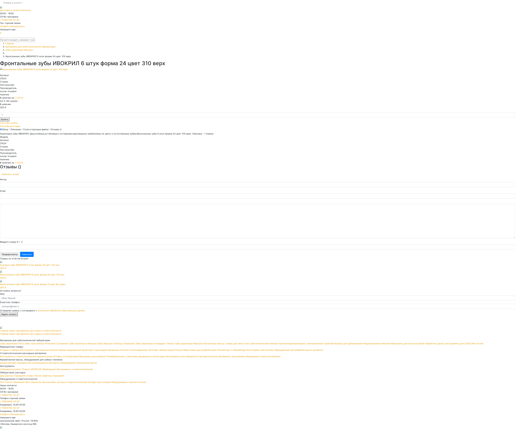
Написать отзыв (10, 174)
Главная (4, 330)
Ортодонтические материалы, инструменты (222, 356)
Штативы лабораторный (161, 350)
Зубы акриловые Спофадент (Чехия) (155, 343)
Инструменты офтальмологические (39, 350)
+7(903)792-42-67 (9, 408)
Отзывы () (56, 129)
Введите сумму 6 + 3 (11, 242)
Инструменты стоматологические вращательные (26, 356)
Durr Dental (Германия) (12, 382)
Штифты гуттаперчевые (66, 356)
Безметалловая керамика (13, 362)
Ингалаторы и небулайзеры (231, 350)
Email (2, 191)
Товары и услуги (12, 2)
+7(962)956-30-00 (10, 401)
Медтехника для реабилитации (199, 350)
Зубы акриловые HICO (12, 343)
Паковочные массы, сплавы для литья (223, 343)
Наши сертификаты (19, 330)
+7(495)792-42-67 (9, 20)
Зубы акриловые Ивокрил (83, 343)
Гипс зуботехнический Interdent (261, 343)
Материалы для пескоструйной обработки (414, 343)
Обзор (5, 129)
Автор (3, 179)
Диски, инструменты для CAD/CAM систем (460, 343)
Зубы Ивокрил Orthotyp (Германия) (116, 343)
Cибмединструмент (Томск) (15, 369)
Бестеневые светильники (260, 350)
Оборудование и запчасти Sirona (128, 382)
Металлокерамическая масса (44, 362)
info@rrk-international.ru (12, 26)
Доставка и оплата (10, 10)
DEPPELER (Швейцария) (43, 369)
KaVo (27, 382)
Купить (4, 119)
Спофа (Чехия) (34, 375)
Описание (16, 129)
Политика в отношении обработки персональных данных (30, 430)
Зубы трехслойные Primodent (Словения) (46, 343)
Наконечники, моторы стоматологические (64, 382)
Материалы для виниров (92, 356)
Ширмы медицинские (69, 350)
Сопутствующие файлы (36, 129)
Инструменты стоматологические (74, 369)
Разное (179, 350)
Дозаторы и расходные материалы (100, 350)
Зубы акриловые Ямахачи (189, 343)
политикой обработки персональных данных (61, 310)
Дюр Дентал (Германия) (12, 375)
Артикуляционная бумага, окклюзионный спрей (304, 343)
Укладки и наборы (9, 350)
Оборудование (68, 362)
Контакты (26, 10)
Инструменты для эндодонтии (182, 356)
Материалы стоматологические (263, 356)
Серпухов (36, 382)
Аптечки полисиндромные (134, 350)
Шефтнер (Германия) (53, 375)
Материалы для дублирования (346, 343)
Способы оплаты (9, 123)
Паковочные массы (86, 362)
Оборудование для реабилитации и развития (299, 350)
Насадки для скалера (99, 382)
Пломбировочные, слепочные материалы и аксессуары (135, 356)
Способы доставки (10, 126)
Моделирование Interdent (376, 343)
